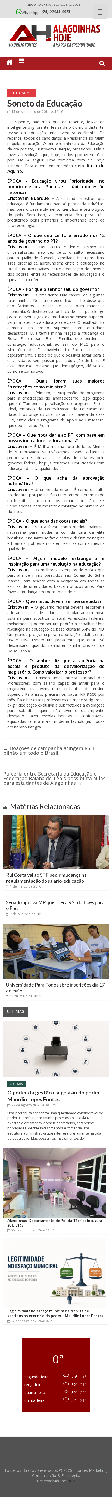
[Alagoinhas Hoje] (56, 23)
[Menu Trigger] (100, 11)
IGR (72, 1480)
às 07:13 (35, 1105)
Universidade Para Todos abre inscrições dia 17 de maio (55, 988)
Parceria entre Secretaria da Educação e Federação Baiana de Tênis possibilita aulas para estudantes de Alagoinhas (54, 778)
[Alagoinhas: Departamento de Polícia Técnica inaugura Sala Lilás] (54, 1149)
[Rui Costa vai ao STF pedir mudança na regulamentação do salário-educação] (55, 817)
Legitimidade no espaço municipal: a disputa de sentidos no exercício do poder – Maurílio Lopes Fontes (55, 1313)
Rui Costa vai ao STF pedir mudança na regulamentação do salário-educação (46, 878)
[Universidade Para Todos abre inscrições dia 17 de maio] (55, 926)
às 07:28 (32, 1321)
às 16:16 (37, 111)
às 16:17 (32, 1230)
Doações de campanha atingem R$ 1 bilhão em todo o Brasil (48, 750)
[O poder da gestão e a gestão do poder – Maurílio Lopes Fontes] (55, 1023)
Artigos (16, 1084)
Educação (22, 92)
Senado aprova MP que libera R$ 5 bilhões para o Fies (55, 905)
